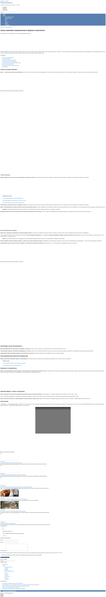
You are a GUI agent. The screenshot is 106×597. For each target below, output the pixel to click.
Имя (1, 540)
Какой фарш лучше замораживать (10, 61)
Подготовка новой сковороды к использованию (13, 583)
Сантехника (7, 24)
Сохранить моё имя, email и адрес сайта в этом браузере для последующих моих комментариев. (22, 555)
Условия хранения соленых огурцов (7, 523)
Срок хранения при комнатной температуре (12, 62)
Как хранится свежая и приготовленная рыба (12, 365)
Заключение (5, 66)
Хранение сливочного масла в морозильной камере (13, 202)
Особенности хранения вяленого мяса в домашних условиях (13, 474)
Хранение (17, 33)
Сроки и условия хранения (8, 57)
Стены (6, 19)
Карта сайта (5, 9)
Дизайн (6, 568)
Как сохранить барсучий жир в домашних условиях (11, 462)
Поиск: (1, 12)
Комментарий (3, 550)
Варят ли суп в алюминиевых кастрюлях (11, 587)
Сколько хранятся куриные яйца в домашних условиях (14, 363)
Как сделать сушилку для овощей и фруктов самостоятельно (13, 511)
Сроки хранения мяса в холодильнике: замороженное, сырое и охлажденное (16, 486)
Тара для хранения (6, 58)
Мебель (6, 23)
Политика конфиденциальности (9, 590)
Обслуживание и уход (9, 16)
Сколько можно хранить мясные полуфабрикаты (13, 198)
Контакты (5, 8)
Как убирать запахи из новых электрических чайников (14, 588)
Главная (4, 14)
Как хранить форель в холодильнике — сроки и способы (14, 200)
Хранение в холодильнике (8, 64)
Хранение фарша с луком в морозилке (11, 65)
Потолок (6, 22)
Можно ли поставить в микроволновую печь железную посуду (16, 586)
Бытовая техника (8, 18)
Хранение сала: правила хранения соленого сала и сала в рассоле (13, 499)
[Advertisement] (53, 42)
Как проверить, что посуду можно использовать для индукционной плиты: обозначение (21, 584)
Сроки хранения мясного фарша (9, 60)
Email (1, 542)
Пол (6, 20)
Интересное (5, 564)
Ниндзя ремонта (6, 2)
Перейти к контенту (4, 1)
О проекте (5, 7)
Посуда (6, 573)
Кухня (4, 15)
